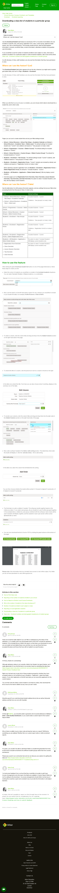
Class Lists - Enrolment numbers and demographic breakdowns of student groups (26, 614)
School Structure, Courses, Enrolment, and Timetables (19, 15)
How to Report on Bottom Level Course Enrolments (18, 600)
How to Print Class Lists (10, 595)
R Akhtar (10, 714)
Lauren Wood (11, 725)
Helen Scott (11, 767)
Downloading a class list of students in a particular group (19, 611)
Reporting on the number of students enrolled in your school (20, 597)
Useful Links (29, 860)
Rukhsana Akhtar (12, 692)
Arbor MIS (29, 835)
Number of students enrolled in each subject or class (18, 606)
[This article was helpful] (19, 585)
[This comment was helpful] (55, 633)
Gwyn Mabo (11, 30)
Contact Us (44, 5)
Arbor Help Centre (7, 13)
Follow (6, 25)
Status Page (37, 5)
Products (29, 832)
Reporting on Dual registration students (14, 608)
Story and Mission (29, 850)
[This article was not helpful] (24, 585)
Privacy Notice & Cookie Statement (29, 865)
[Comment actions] (55, 642)
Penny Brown (11, 633)
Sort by (51, 627)
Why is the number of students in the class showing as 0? (19, 603)
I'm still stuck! (8, 618)
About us (29, 842)
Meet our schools (29, 847)
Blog (29, 845)
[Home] (6, 4)
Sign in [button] (53, 5)
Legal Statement (29, 868)
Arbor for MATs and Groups (29, 837)
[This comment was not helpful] (55, 639)
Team (29, 853)
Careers (29, 855)
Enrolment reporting (17, 17)
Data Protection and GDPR (29, 862)
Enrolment (7, 17)
